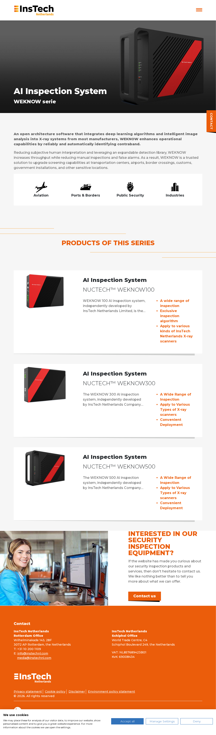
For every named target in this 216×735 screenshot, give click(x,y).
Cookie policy (55, 691)
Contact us (144, 596)
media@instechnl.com (34, 658)
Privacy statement (28, 691)
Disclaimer (77, 691)
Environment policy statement (111, 691)
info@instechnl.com (32, 653)
